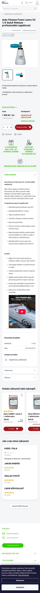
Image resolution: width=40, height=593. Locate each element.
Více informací (23, 575)
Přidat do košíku (21, 127)
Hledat (35, 8)
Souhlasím (20, 587)
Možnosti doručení (28, 121)
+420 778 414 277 (12, 538)
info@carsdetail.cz (12, 533)
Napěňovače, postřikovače (18, 360)
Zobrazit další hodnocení (20, 506)
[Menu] (37, 2)
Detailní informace (8, 107)
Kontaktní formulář (12, 545)
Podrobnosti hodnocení (29, 30)
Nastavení (20, 580)
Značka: (8, 35)
